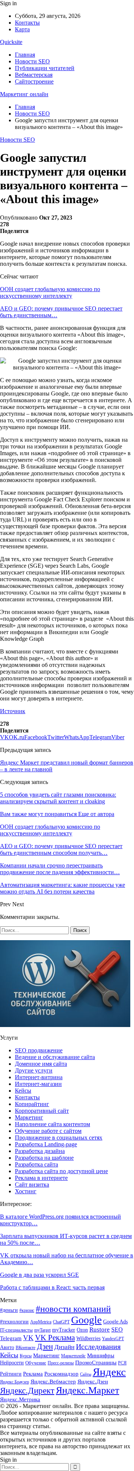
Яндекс (109, 1372)
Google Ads (115, 1321)
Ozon (82, 1330)
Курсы (26, 1356)
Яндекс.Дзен (92, 1382)
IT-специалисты (16, 1330)
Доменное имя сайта (41, 1064)
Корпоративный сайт (42, 1111)
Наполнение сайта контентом (52, 1124)
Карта (22, 29)
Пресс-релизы (61, 1363)
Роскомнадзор (61, 1374)
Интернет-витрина (39, 1077)
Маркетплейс (73, 1355)
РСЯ (122, 1363)
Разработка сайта (36, 1164)
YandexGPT (113, 1338)
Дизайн (64, 1347)
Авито (7, 1347)
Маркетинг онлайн (24, 94)
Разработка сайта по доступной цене (61, 1171)
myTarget (42, 1330)
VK (28, 1338)
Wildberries (88, 1338)
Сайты (85, 1374)
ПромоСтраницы (96, 1362)
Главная (25, 54)
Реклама (33, 1373)
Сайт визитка (32, 1184)
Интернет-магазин (38, 1084)
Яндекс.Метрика (20, 1399)
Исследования (98, 1346)
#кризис (26, 1310)
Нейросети (12, 1363)
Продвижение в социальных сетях (58, 1137)
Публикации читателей (44, 68)
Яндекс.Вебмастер (53, 1382)
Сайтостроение (34, 81)
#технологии (14, 1321)
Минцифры (100, 1355)
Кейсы (23, 1090)
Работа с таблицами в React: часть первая (52, 1287)
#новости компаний (73, 1309)
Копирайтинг (32, 1104)
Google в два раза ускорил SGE (39, 1275)
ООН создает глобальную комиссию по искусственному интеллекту (50, 292)
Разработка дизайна (40, 1151)
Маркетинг (29, 1117)
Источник (12, 711)
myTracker (63, 1330)
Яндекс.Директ (27, 1390)
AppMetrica (40, 1322)
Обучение (35, 1363)
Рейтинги (11, 1374)
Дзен (45, 1346)
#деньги (9, 1310)
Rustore (99, 1329)
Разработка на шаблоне (44, 1158)
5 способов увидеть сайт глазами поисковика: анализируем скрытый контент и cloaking (58, 797)
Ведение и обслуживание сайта (55, 1057)
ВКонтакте (25, 1347)
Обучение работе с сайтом (48, 1131)
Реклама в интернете (41, 1178)
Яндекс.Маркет (87, 1390)
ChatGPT (61, 1321)
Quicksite (11, 42)
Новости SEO (32, 61)
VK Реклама (55, 1337)
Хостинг (25, 1191)
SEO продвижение (39, 1050)
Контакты (27, 22)
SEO (117, 1329)
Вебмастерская (33, 75)
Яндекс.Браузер (14, 1382)
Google (86, 1320)
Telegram (11, 1338)
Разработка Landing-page (46, 1144)
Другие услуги (33, 1070)
